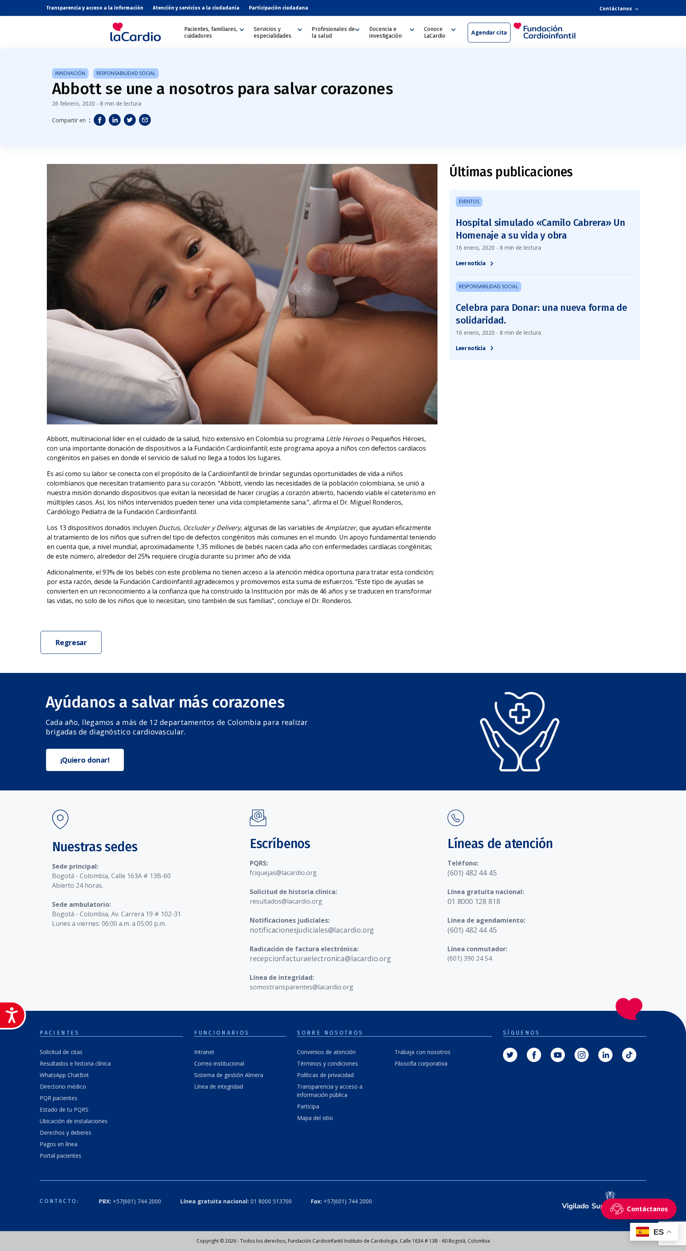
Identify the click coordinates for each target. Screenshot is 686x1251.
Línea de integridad (218, 1086)
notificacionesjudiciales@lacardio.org (312, 930)
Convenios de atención (326, 1052)
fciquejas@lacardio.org (283, 872)
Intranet (204, 1052)
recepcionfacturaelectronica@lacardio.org (320, 958)
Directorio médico (63, 1086)
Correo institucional (219, 1063)
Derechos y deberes (65, 1132)
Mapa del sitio (315, 1118)
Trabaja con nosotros (423, 1052)
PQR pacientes (58, 1098)
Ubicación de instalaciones (74, 1121)
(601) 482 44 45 (471, 872)
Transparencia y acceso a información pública (329, 1091)
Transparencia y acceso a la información (94, 8)
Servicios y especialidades (272, 32)
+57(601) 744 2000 (130, 1201)
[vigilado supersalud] (595, 1201)
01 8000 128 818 (473, 901)
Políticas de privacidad (325, 1075)
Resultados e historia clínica (75, 1063)
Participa (308, 1106)
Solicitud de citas (61, 1052)
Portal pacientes (60, 1155)
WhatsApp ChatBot (64, 1075)
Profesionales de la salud (333, 32)
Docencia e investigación (385, 32)
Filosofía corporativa (421, 1063)
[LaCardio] (144, 32)
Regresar (71, 642)
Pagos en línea (58, 1144)
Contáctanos (616, 8)
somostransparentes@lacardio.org (301, 987)
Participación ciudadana (278, 8)
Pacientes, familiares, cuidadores (210, 32)
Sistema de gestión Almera (228, 1075)
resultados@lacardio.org (286, 901)
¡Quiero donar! (85, 760)
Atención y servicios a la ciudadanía (196, 8)
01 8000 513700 (236, 1201)
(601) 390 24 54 (469, 958)
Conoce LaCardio (434, 32)
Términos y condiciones (327, 1063)
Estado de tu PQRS (64, 1109)
